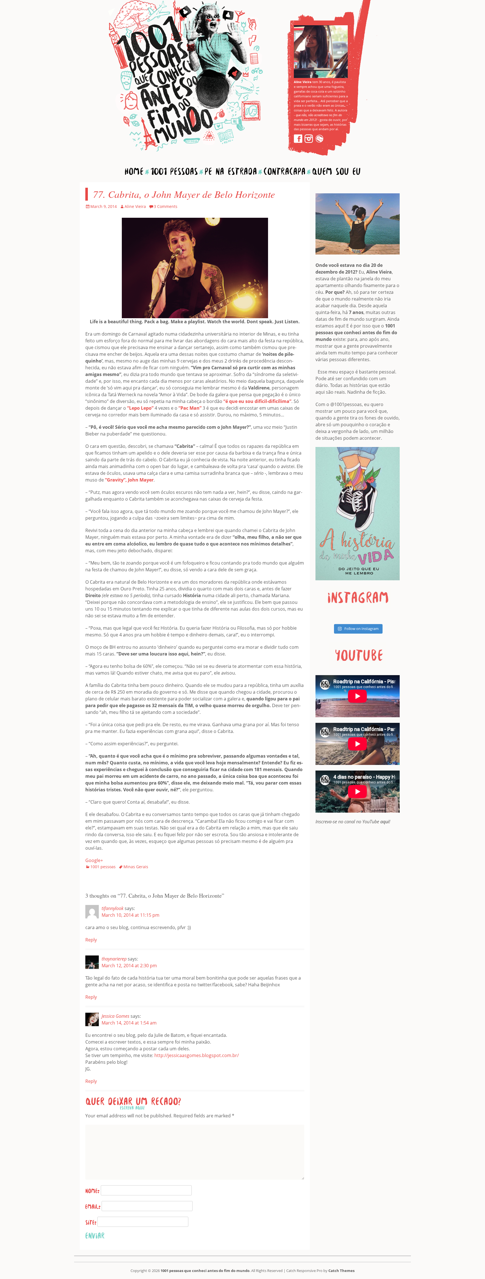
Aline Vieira (135, 206)
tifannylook (112, 908)
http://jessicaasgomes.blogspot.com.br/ (196, 1055)
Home (134, 171)
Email (92, 1206)
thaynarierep (114, 959)
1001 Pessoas (174, 171)
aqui (384, 822)
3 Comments (165, 206)
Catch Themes (341, 1270)
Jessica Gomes (115, 1016)
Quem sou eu (336, 171)
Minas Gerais (135, 866)
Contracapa (284, 171)
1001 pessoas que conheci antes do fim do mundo (205, 1270)
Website (90, 1222)
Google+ (94, 860)
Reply (91, 940)
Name (92, 1190)
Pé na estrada (231, 171)
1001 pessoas (103, 866)
